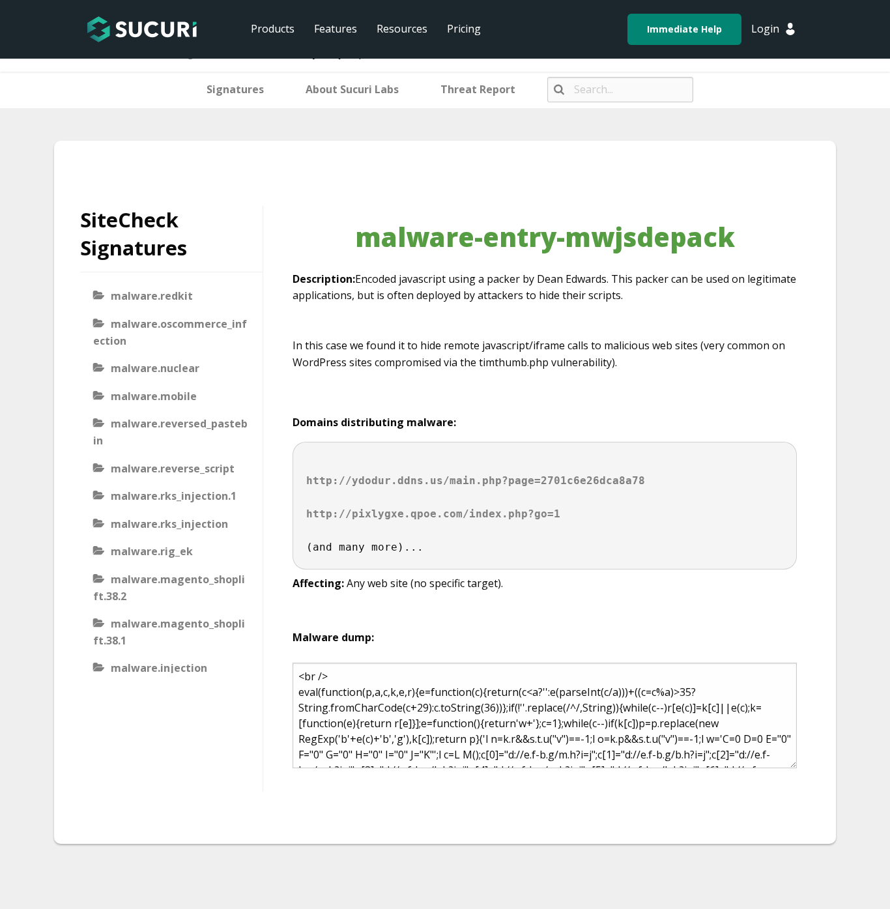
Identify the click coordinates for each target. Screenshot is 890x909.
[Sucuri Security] (142, 29)
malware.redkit (152, 296)
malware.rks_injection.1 (174, 496)
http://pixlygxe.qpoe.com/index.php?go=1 (433, 514)
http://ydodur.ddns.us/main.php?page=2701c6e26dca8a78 (475, 480)
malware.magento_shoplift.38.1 (169, 632)
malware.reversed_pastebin (170, 432)
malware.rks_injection (169, 524)
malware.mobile (154, 396)
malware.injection (159, 668)
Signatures (235, 89)
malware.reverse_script (173, 468)
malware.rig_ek (152, 551)
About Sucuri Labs (352, 89)
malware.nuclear (155, 368)
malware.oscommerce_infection (170, 332)
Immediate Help (684, 29)
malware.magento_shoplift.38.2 (169, 587)
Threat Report (477, 89)
